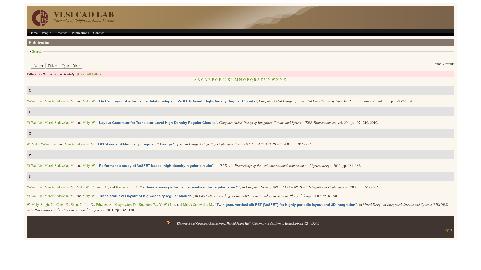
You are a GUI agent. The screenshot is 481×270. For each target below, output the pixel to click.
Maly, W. (89, 101)
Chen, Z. (62, 204)
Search (37, 51)
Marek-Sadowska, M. (60, 101)
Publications (80, 32)
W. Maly (33, 144)
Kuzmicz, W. (148, 204)
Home (34, 32)
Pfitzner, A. (100, 187)
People (46, 32)
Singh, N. (47, 204)
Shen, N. (77, 204)
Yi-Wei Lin (35, 101)
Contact (98, 32)
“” (177, 101)
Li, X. (89, 204)
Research (61, 32)
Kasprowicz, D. (127, 187)
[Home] (40, 25)
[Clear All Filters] (89, 74)
